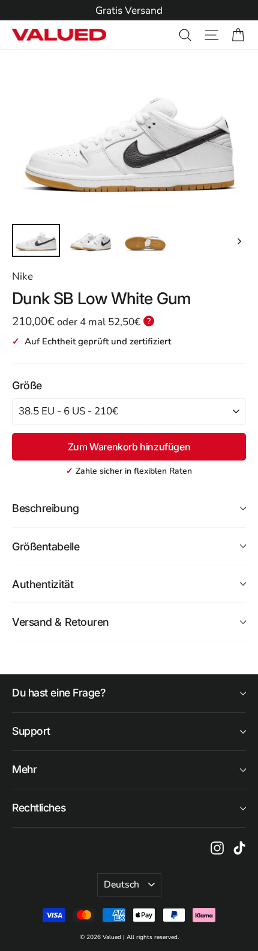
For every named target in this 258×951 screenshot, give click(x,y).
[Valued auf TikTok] (239, 847)
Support (31, 731)
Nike (22, 276)
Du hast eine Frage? (59, 692)
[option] (129, 11)
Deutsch (121, 884)
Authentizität (42, 584)
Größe (27, 385)
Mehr (24, 769)
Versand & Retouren (60, 622)
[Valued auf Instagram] (217, 847)
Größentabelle (45, 546)
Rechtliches (38, 807)
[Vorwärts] (238, 240)
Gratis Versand (129, 10)
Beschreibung (45, 508)
